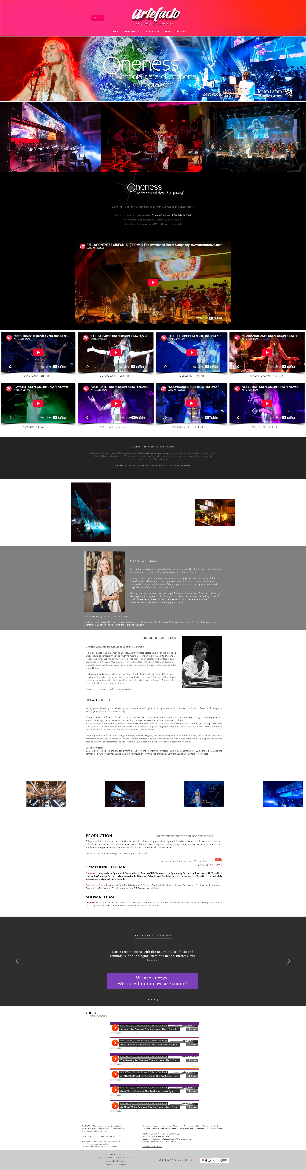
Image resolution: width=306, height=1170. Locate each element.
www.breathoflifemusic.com (94, 1131)
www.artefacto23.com (152, 1146)
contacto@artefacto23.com (116, 1161)
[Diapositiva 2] (154, 999)
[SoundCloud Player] (154, 1028)
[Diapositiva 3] (151, 999)
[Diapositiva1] (148, 1000)
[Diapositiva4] (157, 999)
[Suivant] (289, 961)
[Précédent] (17, 961)
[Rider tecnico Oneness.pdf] (218, 863)
